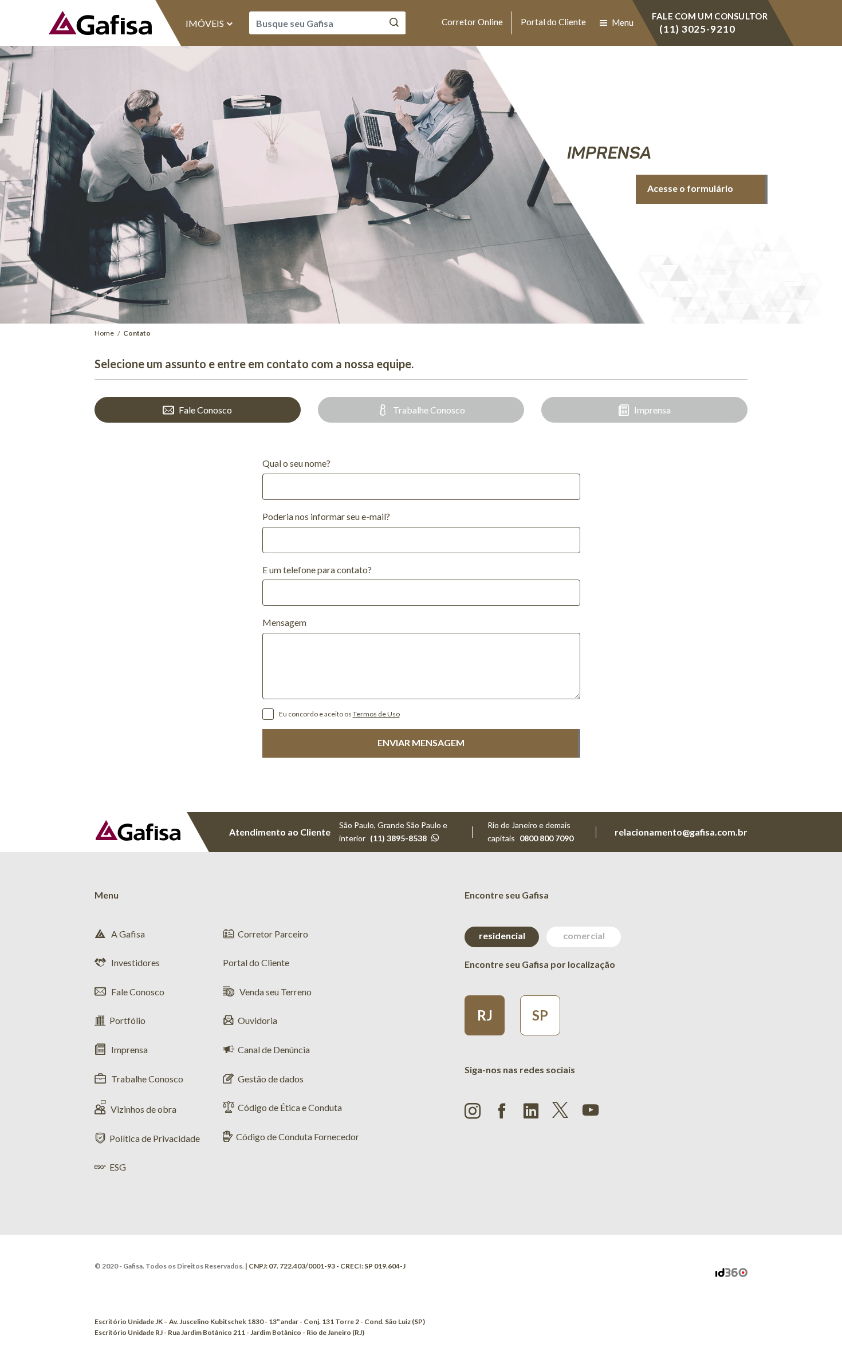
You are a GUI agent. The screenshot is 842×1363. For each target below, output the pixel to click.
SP (540, 1015)
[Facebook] (502, 1111)
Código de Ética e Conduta (290, 1107)
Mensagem (284, 622)
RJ (485, 1015)
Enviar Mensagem (421, 742)
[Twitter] (560, 1110)
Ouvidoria (257, 1020)
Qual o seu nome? (296, 463)
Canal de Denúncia (274, 1049)
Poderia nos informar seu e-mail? (326, 516)
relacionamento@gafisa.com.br (681, 831)
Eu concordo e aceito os (339, 714)
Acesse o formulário (690, 188)
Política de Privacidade (154, 1138)
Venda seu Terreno (275, 991)
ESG (117, 1166)
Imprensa (652, 409)
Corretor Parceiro (273, 933)
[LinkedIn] (531, 1111)
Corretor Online (472, 22)
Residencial (502, 935)
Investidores (134, 962)
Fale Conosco (205, 409)
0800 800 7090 (546, 838)
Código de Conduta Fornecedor (297, 1136)
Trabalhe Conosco (429, 409)
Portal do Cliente (553, 22)
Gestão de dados (271, 1078)
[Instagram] (473, 1111)
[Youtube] (590, 1109)
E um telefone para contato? (317, 569)
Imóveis (206, 23)
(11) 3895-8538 (398, 838)
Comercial (584, 935)
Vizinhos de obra (143, 1109)
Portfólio (127, 1020)
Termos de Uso (376, 714)
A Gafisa (127, 933)
